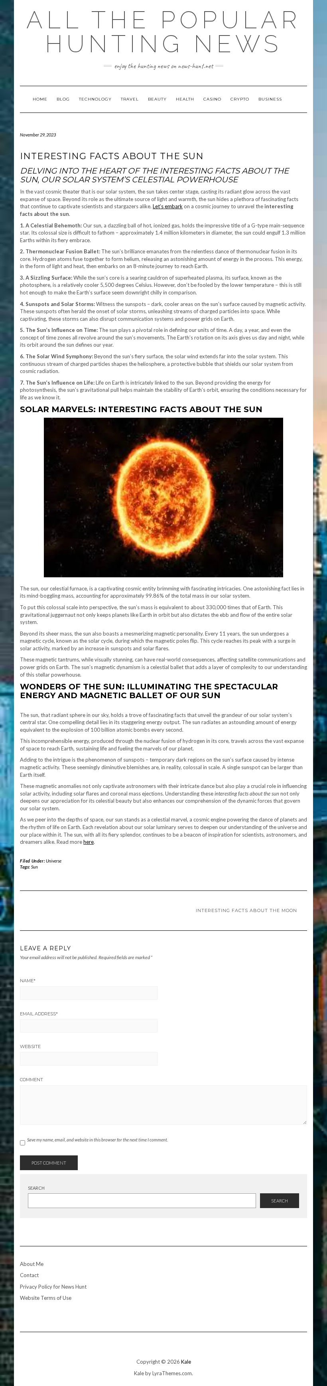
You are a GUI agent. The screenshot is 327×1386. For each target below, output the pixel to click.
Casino (212, 99)
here (88, 842)
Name (27, 980)
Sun (34, 866)
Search (36, 1188)
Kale (186, 1361)
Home (40, 99)
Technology (95, 99)
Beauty (157, 99)
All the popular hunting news (163, 32)
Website (30, 1046)
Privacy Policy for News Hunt (53, 1286)
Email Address (39, 1014)
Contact (29, 1275)
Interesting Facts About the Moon (246, 910)
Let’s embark (168, 206)
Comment (31, 1079)
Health (185, 99)
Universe (53, 860)
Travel (130, 99)
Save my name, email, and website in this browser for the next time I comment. (97, 1139)
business (270, 99)
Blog (63, 99)
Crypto (239, 99)
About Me (31, 1264)
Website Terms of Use (45, 1298)
